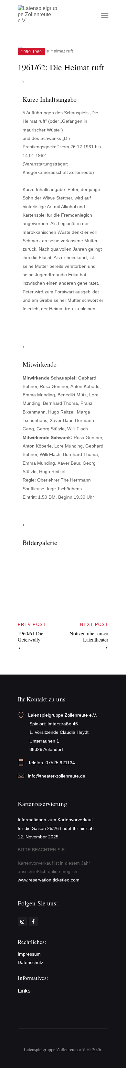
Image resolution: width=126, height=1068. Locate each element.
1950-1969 (31, 52)
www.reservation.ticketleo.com (48, 879)
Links (24, 991)
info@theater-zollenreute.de (56, 775)
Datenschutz (30, 962)
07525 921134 (60, 762)
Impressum (29, 954)
